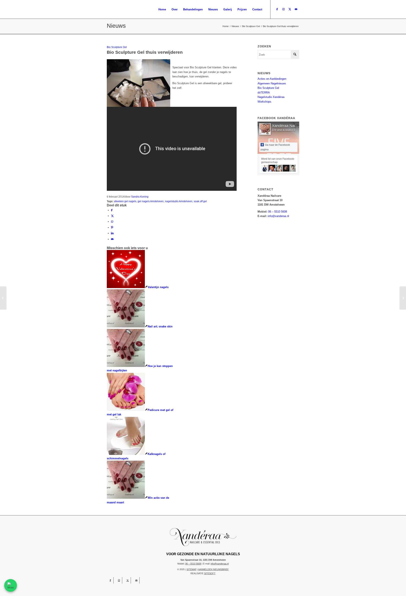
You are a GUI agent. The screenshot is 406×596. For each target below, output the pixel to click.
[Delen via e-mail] (112, 239)
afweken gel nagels (125, 201)
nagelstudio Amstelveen (178, 201)
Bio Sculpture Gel (117, 47)
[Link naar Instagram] (283, 9)
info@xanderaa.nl (278, 216)
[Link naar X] (290, 9)
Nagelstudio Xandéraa (271, 97)
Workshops (264, 101)
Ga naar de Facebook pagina (275, 147)
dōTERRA (264, 92)
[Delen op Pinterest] (112, 227)
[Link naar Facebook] (277, 9)
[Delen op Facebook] (111, 210)
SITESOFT (209, 573)
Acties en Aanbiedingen (272, 78)
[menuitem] (162, 9)
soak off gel (200, 201)
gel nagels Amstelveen (151, 201)
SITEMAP (191, 569)
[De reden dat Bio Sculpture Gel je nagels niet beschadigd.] (3, 298)
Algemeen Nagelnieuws (272, 83)
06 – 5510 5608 (277, 211)
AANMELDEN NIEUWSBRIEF (213, 569)
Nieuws (116, 26)
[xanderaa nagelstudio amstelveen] (139, 9)
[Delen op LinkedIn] (112, 233)
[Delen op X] (112, 215)
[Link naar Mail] (296, 9)
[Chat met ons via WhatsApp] (10, 585)
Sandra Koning (139, 196)
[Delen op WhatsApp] (112, 221)
